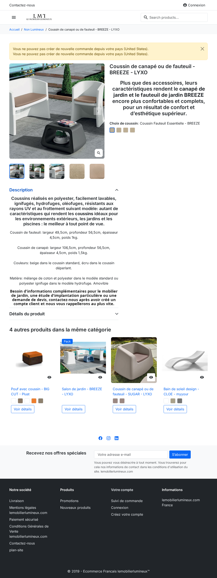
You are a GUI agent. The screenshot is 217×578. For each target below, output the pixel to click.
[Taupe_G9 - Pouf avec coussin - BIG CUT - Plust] (20, 400)
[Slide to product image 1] (16, 171)
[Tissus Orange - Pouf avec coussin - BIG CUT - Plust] (33, 400)
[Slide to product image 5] (97, 171)
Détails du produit (27, 313)
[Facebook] (100, 438)
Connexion (119, 507)
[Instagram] (108, 438)
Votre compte (122, 490)
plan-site (16, 550)
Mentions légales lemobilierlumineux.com (28, 510)
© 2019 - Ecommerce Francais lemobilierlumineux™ (108, 571)
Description (21, 189)
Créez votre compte (127, 514)
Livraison (16, 501)
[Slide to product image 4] (77, 171)
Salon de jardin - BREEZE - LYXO (82, 391)
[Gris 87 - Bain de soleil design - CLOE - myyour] (179, 400)
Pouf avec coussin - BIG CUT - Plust (30, 391)
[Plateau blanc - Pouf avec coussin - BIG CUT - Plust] (13, 400)
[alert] (108, 51)
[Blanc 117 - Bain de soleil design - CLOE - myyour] (166, 400)
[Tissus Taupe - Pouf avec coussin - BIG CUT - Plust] (40, 400)
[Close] (202, 49)
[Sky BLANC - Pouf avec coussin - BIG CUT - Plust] (27, 400)
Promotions (69, 501)
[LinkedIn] (116, 438)
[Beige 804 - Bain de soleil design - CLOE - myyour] (172, 400)
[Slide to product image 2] (37, 171)
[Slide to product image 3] (56, 171)
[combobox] (174, 17)
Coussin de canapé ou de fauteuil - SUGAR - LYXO (133, 391)
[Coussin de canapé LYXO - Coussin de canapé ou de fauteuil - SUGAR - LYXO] (122, 400)
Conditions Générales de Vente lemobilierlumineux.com (29, 531)
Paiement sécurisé (23, 519)
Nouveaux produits (75, 507)
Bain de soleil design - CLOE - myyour (181, 391)
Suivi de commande (127, 501)
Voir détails (23, 409)
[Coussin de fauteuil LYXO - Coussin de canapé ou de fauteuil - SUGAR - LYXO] (115, 400)
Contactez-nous (22, 5)
